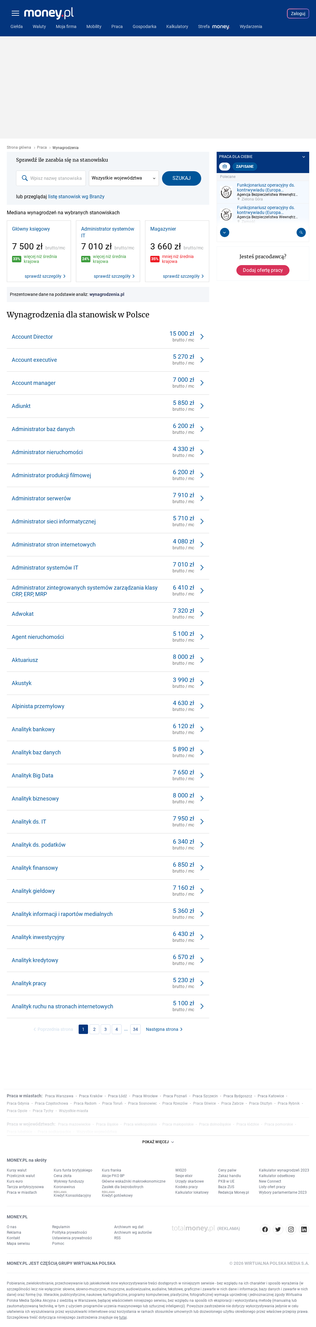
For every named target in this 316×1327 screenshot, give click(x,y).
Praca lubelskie (19, 1132)
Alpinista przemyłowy (38, 706)
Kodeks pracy (186, 1187)
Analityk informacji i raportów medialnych (62, 914)
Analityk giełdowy (33, 891)
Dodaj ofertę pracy (263, 270)
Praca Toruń (112, 1103)
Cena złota (63, 1176)
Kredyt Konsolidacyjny (72, 1195)
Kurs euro (15, 1181)
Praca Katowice (271, 1096)
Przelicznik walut (21, 1176)
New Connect (270, 1181)
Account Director (32, 336)
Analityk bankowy (33, 729)
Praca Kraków (90, 1096)
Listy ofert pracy (272, 1187)
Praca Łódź (117, 1096)
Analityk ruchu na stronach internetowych (62, 1006)
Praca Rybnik (289, 1103)
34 (135, 1029)
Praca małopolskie (177, 1124)
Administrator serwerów (41, 498)
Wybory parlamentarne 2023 (283, 1192)
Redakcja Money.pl (233, 1192)
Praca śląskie (107, 1124)
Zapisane (245, 166)
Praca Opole (17, 1111)
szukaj (182, 178)
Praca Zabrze (232, 1103)
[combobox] (51, 178)
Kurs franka (111, 1170)
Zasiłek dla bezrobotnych (122, 1187)
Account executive (34, 360)
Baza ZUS (226, 1187)
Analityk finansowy (35, 868)
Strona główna (19, 148)
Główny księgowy (31, 229)
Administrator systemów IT (107, 232)
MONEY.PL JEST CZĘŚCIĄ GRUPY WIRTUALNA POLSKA (61, 1263)
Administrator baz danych (43, 429)
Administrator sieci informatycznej (54, 521)
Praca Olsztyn (260, 1103)
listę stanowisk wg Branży (76, 197)
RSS (117, 1238)
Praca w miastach (22, 1192)
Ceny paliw (227, 1170)
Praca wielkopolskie (140, 1124)
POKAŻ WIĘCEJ (155, 1142)
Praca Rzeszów (175, 1103)
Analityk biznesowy (35, 798)
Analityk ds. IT (29, 821)
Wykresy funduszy (69, 1181)
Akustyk (21, 683)
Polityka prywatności (69, 1232)
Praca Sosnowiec (142, 1103)
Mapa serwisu (18, 1243)
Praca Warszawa (59, 1096)
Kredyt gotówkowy (117, 1195)
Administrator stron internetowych (54, 544)
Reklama (14, 1232)
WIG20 (180, 1170)
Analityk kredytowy (35, 960)
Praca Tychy (43, 1111)
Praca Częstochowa (51, 1103)
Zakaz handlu (229, 1176)
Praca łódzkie (247, 1124)
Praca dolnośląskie (215, 1124)
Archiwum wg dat (128, 1227)
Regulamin (61, 1227)
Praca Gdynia (18, 1103)
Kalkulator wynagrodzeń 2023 (284, 1170)
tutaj (123, 1317)
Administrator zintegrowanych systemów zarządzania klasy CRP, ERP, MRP (85, 590)
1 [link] (83, 1029)
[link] (39, 251)
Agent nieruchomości (38, 637)
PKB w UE (226, 1181)
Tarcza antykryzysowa (25, 1187)
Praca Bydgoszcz (237, 1096)
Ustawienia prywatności (72, 1238)
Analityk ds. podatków (39, 844)
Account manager (34, 383)
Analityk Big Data (32, 775)
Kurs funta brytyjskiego (73, 1170)
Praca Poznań (175, 1096)
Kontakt (13, 1238)
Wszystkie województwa (117, 178)
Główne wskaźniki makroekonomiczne (133, 1181)
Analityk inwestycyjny (38, 937)
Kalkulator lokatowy (192, 1192)
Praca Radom (85, 1103)
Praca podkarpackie (54, 1132)
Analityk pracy (29, 983)
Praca (42, 148)
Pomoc (58, 1243)
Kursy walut (17, 1170)
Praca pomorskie (278, 1124)
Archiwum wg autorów (133, 1232)
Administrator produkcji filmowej (51, 475)
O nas (11, 1227)
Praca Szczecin (205, 1096)
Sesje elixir (184, 1176)
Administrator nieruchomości (47, 452)
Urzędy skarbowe (189, 1181)
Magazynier (163, 229)
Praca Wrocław (145, 1096)
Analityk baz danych (36, 752)
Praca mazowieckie (74, 1124)
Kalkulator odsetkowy (277, 1176)
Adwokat (23, 614)
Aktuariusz (25, 660)
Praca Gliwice (204, 1103)
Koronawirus (64, 1187)
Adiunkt (21, 406)
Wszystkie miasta (73, 1111)
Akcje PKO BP (113, 1176)
